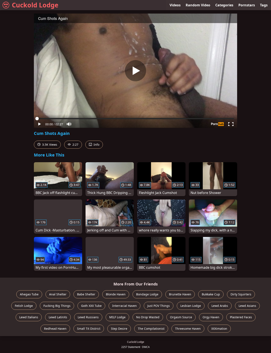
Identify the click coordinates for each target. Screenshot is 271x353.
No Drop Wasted (147, 317)
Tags (264, 5)
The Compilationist (151, 329)
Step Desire (119, 329)
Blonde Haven (116, 294)
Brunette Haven (180, 294)
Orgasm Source (181, 317)
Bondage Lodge (147, 294)
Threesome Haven (188, 329)
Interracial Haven (124, 306)
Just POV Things (158, 306)
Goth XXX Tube (91, 306)
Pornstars (246, 5)
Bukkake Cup (211, 294)
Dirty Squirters (241, 294)
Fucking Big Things (57, 306)
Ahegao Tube (29, 294)
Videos (175, 5)
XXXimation (219, 329)
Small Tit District (88, 329)
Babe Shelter (86, 294)
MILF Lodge (117, 317)
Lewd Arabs (220, 306)
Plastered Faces (241, 317)
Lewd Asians (247, 306)
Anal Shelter (57, 294)
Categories (224, 5)
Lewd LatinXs (58, 317)
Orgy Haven (211, 317)
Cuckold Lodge (35, 5)
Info (96, 145)
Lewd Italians (28, 317)
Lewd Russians (88, 317)
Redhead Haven (55, 329)
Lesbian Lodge (190, 306)
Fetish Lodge (24, 306)
